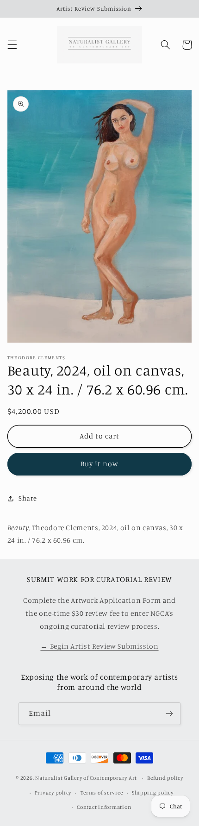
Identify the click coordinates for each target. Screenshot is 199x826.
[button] (12, 45)
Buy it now (100, 463)
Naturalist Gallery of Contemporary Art (86, 778)
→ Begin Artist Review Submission (99, 646)
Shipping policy (153, 792)
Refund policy (165, 778)
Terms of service (102, 792)
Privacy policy (53, 792)
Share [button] (28, 498)
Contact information (104, 807)
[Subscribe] (169, 713)
